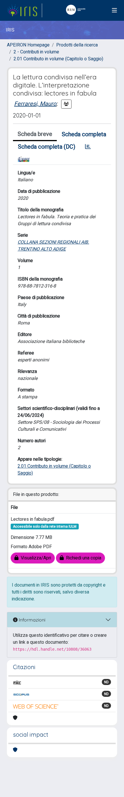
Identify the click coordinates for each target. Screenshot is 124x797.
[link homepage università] (77, 10)
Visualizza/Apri (34, 558)
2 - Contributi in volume (36, 51)
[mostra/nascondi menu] (114, 11)
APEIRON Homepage (28, 45)
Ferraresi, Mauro (35, 104)
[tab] (88, 147)
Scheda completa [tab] (84, 134)
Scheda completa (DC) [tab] (46, 147)
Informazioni (31, 620)
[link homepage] (24, 10)
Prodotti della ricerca (77, 45)
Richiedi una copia (82, 558)
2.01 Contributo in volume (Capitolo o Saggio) (58, 58)
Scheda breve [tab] (35, 134)
